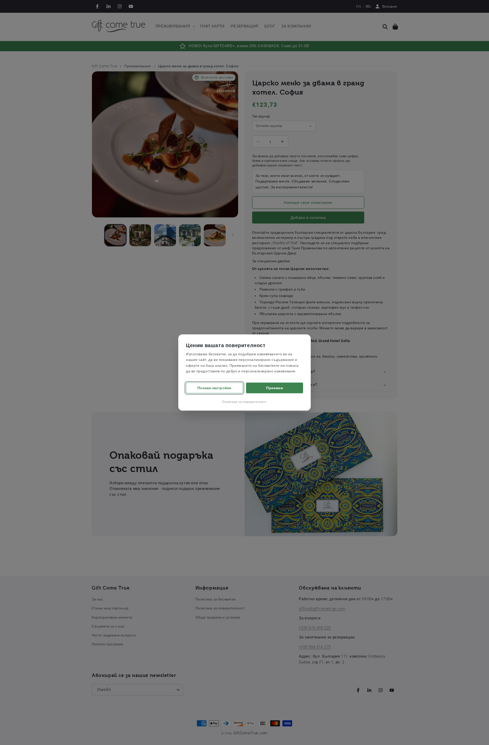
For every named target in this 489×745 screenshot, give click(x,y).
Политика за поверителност (244, 402)
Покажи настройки (214, 388)
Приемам (274, 388)
